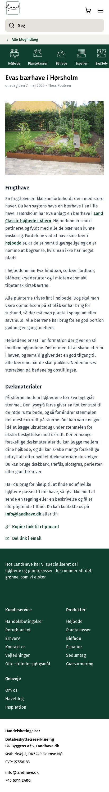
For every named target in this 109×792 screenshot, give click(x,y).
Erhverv (12, 638)
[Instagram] (19, 588)
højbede (13, 243)
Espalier (74, 646)
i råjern (43, 220)
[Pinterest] (29, 588)
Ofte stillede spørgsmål (27, 663)
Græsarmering (79, 663)
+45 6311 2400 (72, 514)
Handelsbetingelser (24, 621)
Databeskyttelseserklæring (29, 739)
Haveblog (14, 698)
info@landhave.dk (22, 772)
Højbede (74, 621)
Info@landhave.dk (23, 514)
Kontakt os (15, 646)
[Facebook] (8, 588)
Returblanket (18, 629)
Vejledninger (17, 655)
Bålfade (73, 638)
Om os (11, 690)
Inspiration (15, 707)
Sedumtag (76, 655)
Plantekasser (78, 629)
